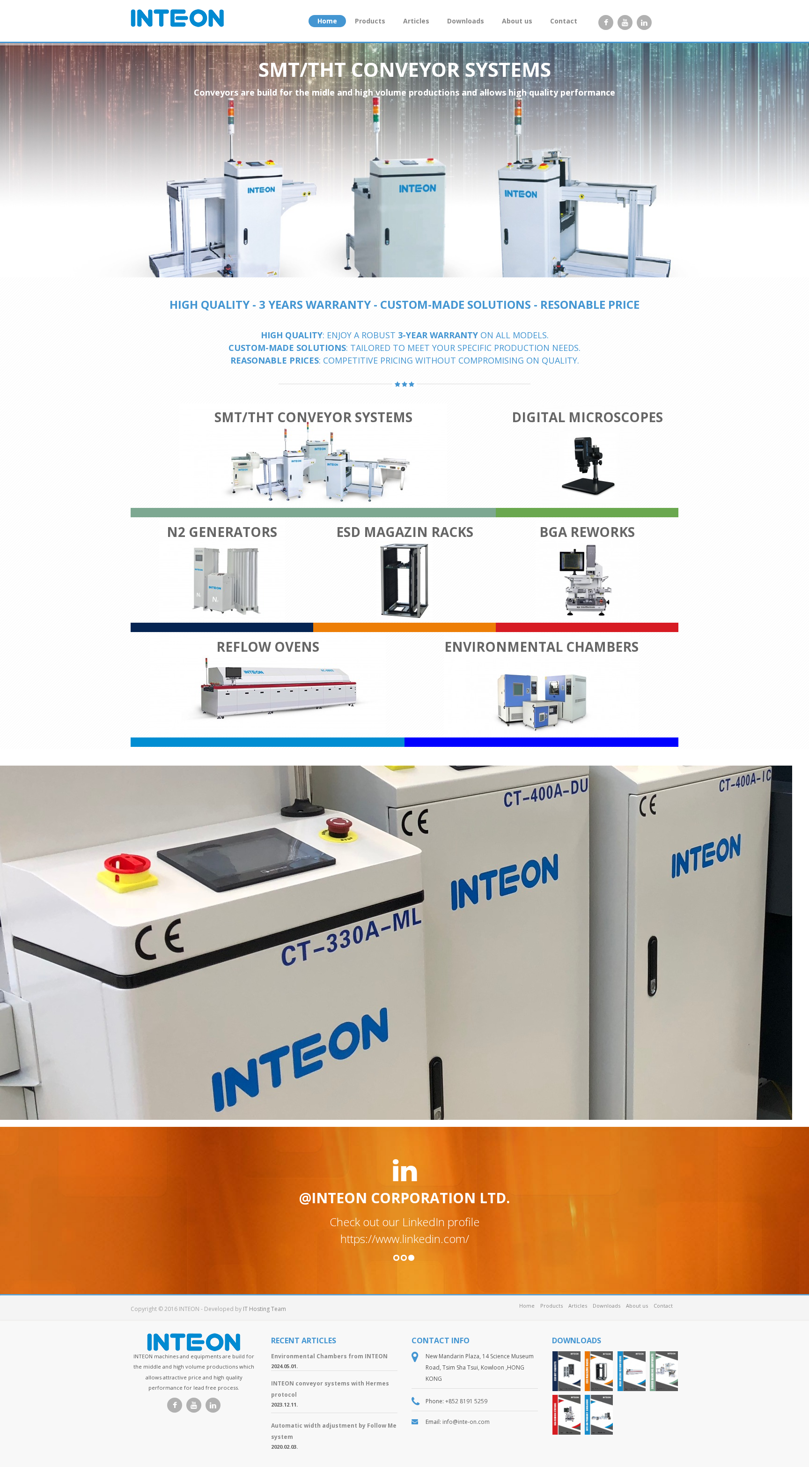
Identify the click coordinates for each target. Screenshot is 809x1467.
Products (370, 20)
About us (517, 20)
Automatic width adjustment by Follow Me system (334, 1431)
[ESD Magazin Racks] (598, 1371)
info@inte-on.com (466, 1422)
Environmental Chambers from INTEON (329, 1356)
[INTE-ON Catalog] (598, 1414)
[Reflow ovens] (631, 1371)
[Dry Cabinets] (566, 1371)
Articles (416, 20)
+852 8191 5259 (466, 1401)
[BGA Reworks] (566, 1414)
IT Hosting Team (264, 1309)
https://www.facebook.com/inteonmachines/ (404, 1238)
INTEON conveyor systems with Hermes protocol (330, 1389)
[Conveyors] (663, 1371)
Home (327, 20)
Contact (563, 20)
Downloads (465, 20)
